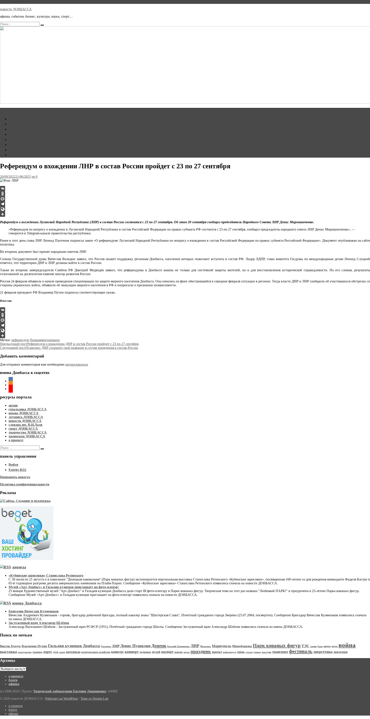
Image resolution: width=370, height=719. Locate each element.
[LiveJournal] (185, 209)
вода (335, 646)
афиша (16, 119)
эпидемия (340, 652)
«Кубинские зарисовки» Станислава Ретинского (46, 575)
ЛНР (195, 646)
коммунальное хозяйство (95, 652)
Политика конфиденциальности (24, 484)
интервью (73, 652)
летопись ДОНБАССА (26, 417)
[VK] (185, 188)
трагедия (266, 652)
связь (241, 652)
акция (313, 646)
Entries (17, 470)
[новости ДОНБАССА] (2, 110)
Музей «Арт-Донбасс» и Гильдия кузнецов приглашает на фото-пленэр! (64, 587)
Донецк (158, 645)
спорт (15, 150)
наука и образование (26, 139)
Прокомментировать (45, 340)
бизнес (16, 129)
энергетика (323, 652)
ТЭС (305, 646)
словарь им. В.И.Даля (25, 425)
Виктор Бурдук (10, 646)
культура (17, 134)
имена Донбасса (27, 603)
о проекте (16, 440)
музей (156, 652)
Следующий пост (69, 348)
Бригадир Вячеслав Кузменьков (34, 611)
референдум (20, 340)
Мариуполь (221, 646)
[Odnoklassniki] (185, 193)
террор (257, 652)
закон (62, 652)
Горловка (106, 646)
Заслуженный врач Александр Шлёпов (39, 623)
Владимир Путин (34, 646)
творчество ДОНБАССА (28, 432)
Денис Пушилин (135, 646)
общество (18, 144)
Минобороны (242, 646)
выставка (8, 652)
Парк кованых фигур (277, 645)
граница (37, 652)
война (347, 645)
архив (13, 405)
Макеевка (205, 646)
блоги (15, 155)
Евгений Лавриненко (178, 646)
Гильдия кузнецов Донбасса (74, 646)
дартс (47, 652)
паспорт (167, 652)
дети (55, 652)
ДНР (115, 646)
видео (327, 646)
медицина (145, 652)
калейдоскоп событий (27, 124)
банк (320, 646)
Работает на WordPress (61, 698)
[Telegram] (185, 204)
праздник (201, 651)
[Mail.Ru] (185, 198)
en (33, 176)
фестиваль (300, 651)
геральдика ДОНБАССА (28, 409)
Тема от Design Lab (94, 698)
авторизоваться (76, 364)
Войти (13, 464)
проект (217, 652)
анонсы (19, 567)
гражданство (25, 652)
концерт (132, 652)
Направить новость (15, 477)
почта (187, 652)
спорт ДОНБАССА (23, 428)
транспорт (280, 652)
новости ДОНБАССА (16, 2)
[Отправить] (185, 214)
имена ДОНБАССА (24, 413)
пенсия (179, 652)
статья (249, 652)
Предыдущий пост (69, 344)
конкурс (117, 652)
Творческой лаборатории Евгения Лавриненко (69, 691)
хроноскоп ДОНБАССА (27, 436)
